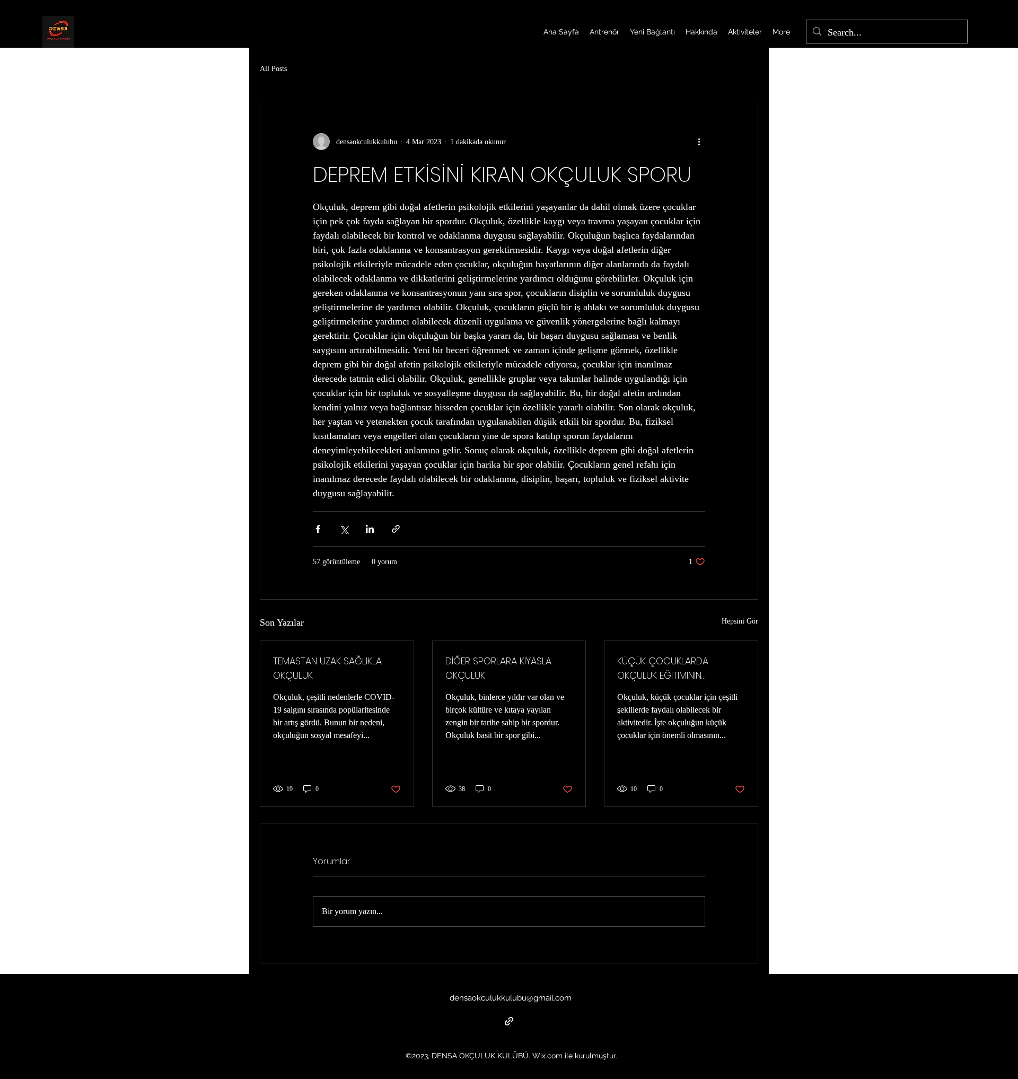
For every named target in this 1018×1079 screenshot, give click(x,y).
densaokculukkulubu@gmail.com (511, 998)
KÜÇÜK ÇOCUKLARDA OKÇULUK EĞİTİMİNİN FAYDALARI (662, 668)
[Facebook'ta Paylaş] (318, 529)
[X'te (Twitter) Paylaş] (344, 529)
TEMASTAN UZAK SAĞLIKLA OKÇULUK (327, 668)
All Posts (273, 69)
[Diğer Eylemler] (698, 141)
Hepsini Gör (740, 621)
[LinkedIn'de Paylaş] (370, 529)
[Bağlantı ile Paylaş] (396, 529)
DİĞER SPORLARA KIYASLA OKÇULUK (498, 668)
